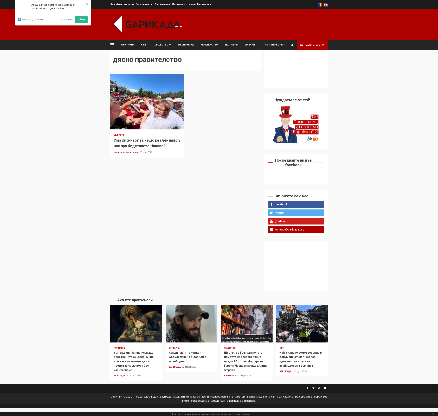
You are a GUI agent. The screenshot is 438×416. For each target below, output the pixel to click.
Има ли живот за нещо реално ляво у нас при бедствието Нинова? (147, 101)
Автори (129, 4)
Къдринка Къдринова (126, 152)
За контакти (144, 4)
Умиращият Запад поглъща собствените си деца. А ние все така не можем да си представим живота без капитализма (136, 323)
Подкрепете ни (314, 44)
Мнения (249, 44)
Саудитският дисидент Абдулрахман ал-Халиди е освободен (191, 323)
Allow (81, 19)
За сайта (116, 4)
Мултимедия (274, 44)
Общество (161, 44)
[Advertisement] (265, 23)
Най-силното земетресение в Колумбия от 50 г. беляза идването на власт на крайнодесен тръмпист (302, 323)
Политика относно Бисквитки (191, 4)
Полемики (120, 348)
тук (251, 414)
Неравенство (209, 44)
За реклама (162, 4)
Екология (231, 44)
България (127, 44)
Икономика (186, 44)
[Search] (292, 45)
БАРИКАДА (120, 375)
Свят (144, 44)
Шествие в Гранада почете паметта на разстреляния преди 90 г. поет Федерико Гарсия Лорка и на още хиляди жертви (247, 323)
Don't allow (65, 19)
